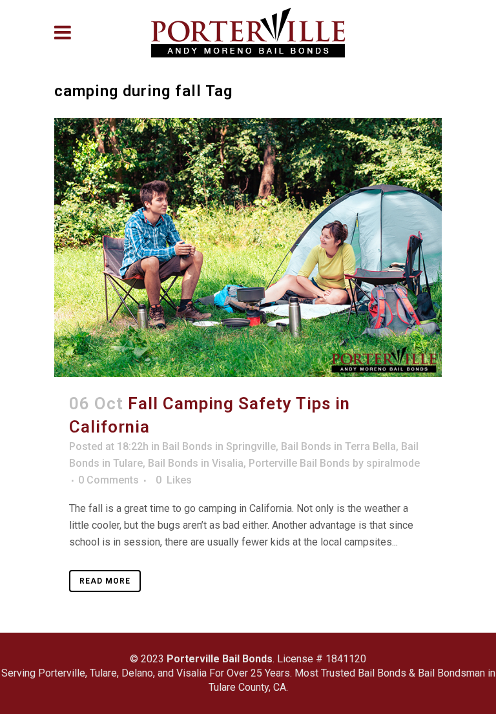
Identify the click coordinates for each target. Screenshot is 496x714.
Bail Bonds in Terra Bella (338, 446)
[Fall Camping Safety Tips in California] (248, 247)
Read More (104, 581)
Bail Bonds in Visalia (195, 463)
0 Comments (108, 480)
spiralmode (393, 463)
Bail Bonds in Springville (219, 446)
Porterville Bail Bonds (299, 463)
